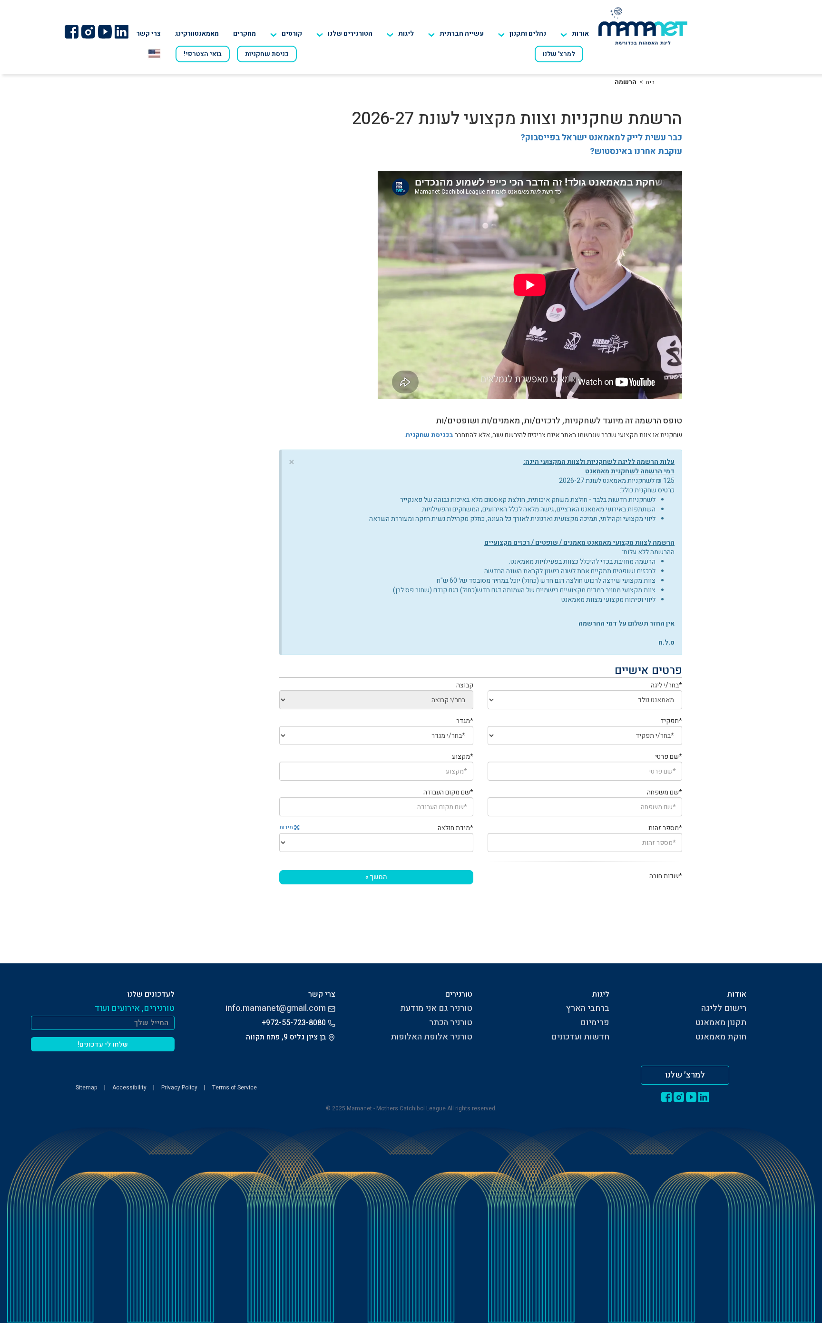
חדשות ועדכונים (580, 1036)
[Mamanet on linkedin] (121, 31)
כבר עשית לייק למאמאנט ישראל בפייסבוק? (601, 137)
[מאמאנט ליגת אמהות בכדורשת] (643, 25)
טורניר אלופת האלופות (431, 1036)
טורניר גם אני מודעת (436, 1008)
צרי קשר (149, 34)
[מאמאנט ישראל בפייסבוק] (71, 31)
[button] (344, 34)
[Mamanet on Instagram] (88, 31)
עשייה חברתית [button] (462, 34)
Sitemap (87, 1087)
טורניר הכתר (450, 1022)
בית (650, 82)
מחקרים (244, 34)
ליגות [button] (406, 34)
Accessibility (129, 1087)
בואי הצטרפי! (203, 54)
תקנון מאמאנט (720, 1022)
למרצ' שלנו (559, 54)
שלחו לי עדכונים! (103, 1044)
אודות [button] (580, 34)
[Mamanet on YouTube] (104, 31)
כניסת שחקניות (267, 54)
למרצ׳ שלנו (685, 1074)
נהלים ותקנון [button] (527, 34)
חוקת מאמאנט (720, 1036)
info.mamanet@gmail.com (275, 1008)
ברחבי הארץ (587, 1008)
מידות (286, 827)
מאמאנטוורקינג (197, 34)
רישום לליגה (723, 1008)
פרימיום (594, 1022)
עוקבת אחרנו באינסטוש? (636, 151)
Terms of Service (234, 1087)
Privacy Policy (179, 1087)
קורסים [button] (292, 34)
